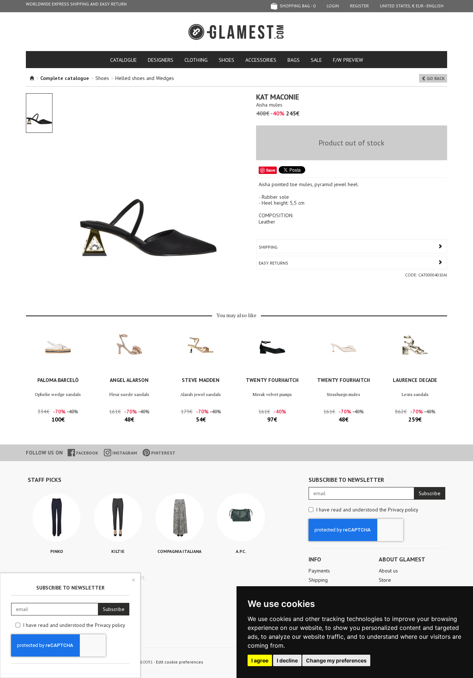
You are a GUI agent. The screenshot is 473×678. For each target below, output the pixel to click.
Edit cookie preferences (179, 662)
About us (388, 570)
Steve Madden (201, 380)
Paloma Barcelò (58, 380)
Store (385, 580)
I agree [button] (259, 660)
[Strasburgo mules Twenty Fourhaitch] (343, 352)
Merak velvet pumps (272, 394)
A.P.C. (241, 551)
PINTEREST (163, 453)
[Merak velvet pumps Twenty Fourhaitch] (272, 352)
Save (270, 170)
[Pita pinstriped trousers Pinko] (57, 517)
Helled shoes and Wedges (144, 78)
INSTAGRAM (124, 453)
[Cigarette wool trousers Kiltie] (118, 517)
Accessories (260, 60)
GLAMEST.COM (236, 32)
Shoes (226, 60)
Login (333, 6)
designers (160, 60)
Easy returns (273, 263)
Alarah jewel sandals (200, 394)
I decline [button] (287, 660)
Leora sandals (415, 394)
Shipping (268, 247)
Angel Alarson (129, 380)
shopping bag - (297, 6)
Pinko (56, 551)
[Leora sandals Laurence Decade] (415, 352)
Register (359, 6)
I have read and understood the (367, 509)
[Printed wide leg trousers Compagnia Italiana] (180, 517)
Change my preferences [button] (336, 660)
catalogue (123, 60)
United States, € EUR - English (411, 6)
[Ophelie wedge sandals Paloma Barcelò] (58, 352)
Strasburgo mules (343, 394)
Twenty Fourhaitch (272, 380)
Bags (293, 60)
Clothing (196, 60)
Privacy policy (403, 509)
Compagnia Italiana (179, 551)
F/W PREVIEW (348, 60)
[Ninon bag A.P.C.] (241, 517)
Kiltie (118, 551)
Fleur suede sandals (129, 394)
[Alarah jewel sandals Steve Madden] (201, 352)
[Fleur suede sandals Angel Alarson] (129, 352)
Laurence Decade (415, 380)
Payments (319, 570)
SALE (316, 60)
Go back (435, 78)
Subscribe (429, 493)
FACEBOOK (86, 453)
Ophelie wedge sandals (58, 394)
